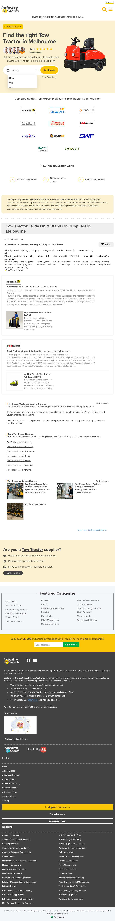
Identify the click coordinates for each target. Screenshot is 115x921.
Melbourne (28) (60, 256)
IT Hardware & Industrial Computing (17, 890)
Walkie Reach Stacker (87, 620)
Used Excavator (84, 612)
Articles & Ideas (8, 771)
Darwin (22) (9, 259)
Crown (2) (70, 250)
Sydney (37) (28, 256)
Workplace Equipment (68, 894)
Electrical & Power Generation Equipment (19, 861)
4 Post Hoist (11, 601)
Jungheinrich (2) (85, 250)
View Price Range (49, 77)
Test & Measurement (67, 865)
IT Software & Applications (13, 894)
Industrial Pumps (9, 886)
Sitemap (5, 800)
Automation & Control (11, 835)
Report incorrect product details (91, 530)
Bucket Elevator (81, 262)
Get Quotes (49, 70)
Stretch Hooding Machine (89, 608)
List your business (57, 807)
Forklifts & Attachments (12, 873)
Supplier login (57, 814)
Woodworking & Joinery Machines (73, 890)
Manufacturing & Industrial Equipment (18, 903)
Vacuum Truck (83, 616)
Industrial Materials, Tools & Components (19, 882)
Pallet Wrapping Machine (52, 608)
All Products (10, 244)
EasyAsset (32, 700)
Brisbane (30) (43, 256)
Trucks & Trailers (65, 873)
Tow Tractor (57, 244)
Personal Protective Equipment (71, 856)
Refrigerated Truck (50, 624)
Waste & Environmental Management (74, 882)
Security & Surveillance (68, 861)
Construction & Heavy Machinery (15, 848)
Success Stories (8, 796)
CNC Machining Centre (16, 613)
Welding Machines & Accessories (72, 886)
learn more (13, 573)
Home (4, 766)
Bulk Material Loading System (18, 264)
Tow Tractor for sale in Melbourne (20, 451)
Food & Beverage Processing (14, 869)
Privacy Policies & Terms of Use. (55, 911)
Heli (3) (60, 250)
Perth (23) (74, 256)
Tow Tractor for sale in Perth (18, 456)
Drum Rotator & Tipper (84, 264)
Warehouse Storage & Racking (71, 878)
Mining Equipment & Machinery (71, 844)
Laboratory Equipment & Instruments (17, 899)
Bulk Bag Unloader (100, 262)
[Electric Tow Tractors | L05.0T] (31, 309)
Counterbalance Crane (45, 264)
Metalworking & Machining (70, 839)
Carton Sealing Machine (16, 609)
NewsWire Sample (10, 788)
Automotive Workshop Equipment (16, 839)
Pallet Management (67, 852)
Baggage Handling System (37, 262)
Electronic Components (12, 865)
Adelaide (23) (103, 256)
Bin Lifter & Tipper (61, 262)
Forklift (44, 604)
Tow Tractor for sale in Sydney (19, 442)
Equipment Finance (14, 621)
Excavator (45, 600)
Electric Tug (22, 267)
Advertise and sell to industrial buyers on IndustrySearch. (30, 707)
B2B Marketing (8, 779)
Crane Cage (65, 264)
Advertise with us (9, 792)
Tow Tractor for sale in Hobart (19, 460)
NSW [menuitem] (11, 78)
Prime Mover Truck (50, 620)
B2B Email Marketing (11, 783)
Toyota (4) (25, 250)
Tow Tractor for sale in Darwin (19, 470)
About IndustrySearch (11, 775)
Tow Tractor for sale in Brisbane (20, 447)
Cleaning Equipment (10, 844)
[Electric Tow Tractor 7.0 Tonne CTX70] (31, 371)
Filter (108, 244)
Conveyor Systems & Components (16, 852)
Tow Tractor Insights (15, 270)
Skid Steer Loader (85, 604)
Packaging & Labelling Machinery (72, 848)
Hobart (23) (88, 256)
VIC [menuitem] (11, 83)
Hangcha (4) (48, 250)
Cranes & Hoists (9, 856)
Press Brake (47, 616)
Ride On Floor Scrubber (88, 600)
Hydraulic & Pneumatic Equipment (16, 878)
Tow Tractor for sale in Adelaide (20, 465)
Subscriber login (57, 821)
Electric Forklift (12, 617)
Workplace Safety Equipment (71, 899)
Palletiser (45, 612)
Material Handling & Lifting (34, 244)
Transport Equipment (67, 869)
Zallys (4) (36, 250)
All (5, 253)
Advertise (110, 2)
